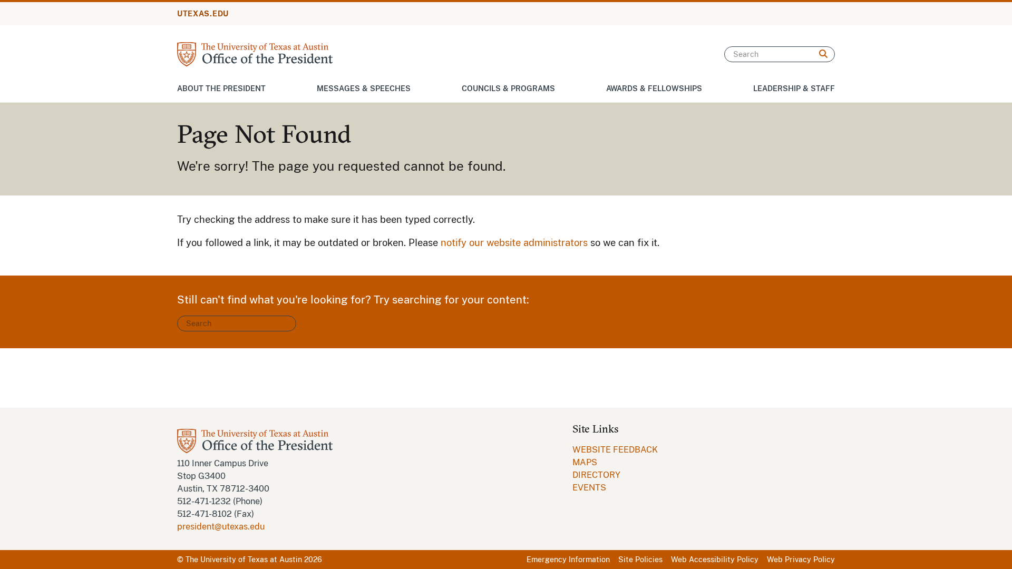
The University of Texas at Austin (244, 559)
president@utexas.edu (221, 527)
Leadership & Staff (794, 88)
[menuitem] (615, 450)
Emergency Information (568, 559)
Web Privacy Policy (801, 559)
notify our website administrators (514, 242)
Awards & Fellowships (654, 88)
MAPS (584, 462)
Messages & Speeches (364, 88)
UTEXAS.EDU (203, 13)
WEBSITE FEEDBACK (615, 450)
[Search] (823, 54)
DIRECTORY (596, 475)
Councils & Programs (508, 88)
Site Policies (640, 559)
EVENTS (589, 488)
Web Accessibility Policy (714, 559)
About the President (221, 88)
